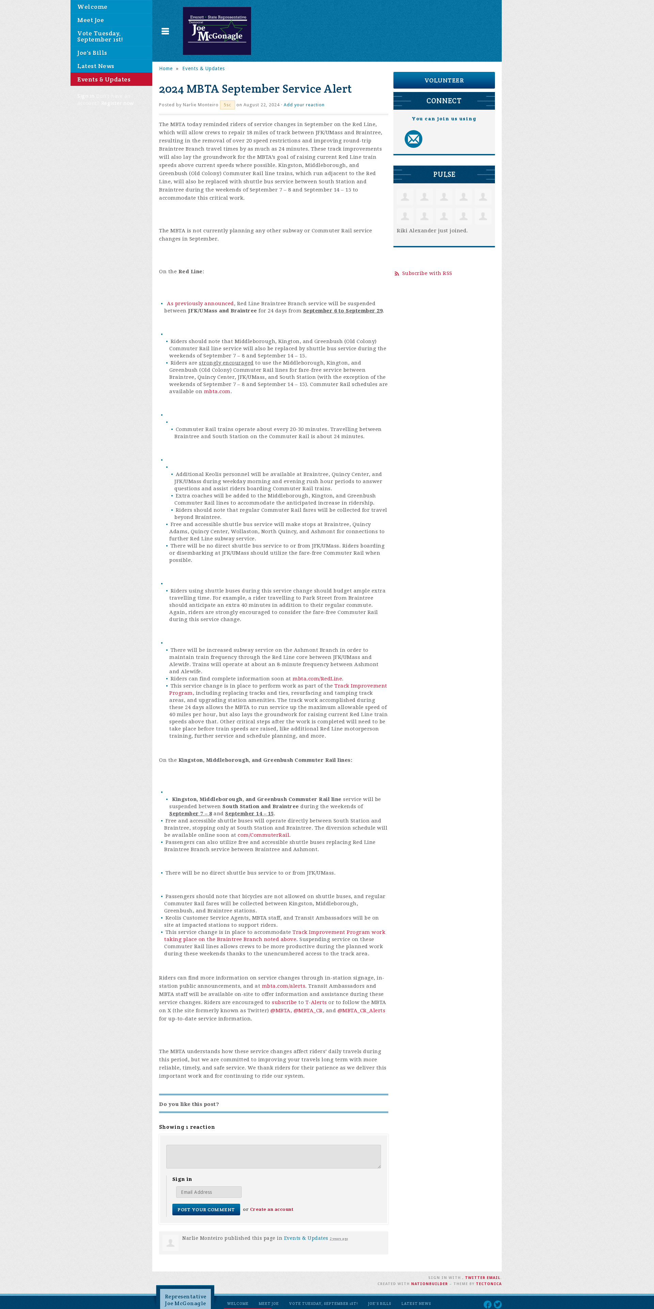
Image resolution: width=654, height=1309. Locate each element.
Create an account (272, 1209)
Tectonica (489, 1284)
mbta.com (217, 391)
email (493, 1278)
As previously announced (200, 304)
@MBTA (280, 1010)
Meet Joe (90, 20)
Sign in (86, 96)
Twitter (475, 1278)
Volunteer (444, 80)
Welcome (92, 7)
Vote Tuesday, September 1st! (100, 36)
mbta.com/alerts (284, 986)
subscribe (284, 1002)
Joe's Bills (92, 53)
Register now (117, 103)
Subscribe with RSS (427, 273)
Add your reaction (304, 104)
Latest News (95, 66)
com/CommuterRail (263, 835)
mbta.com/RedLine (317, 679)
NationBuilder (429, 1284)
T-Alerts (316, 1002)
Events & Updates (103, 79)
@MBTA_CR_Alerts (362, 1010)
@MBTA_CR (308, 1010)
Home (166, 68)
